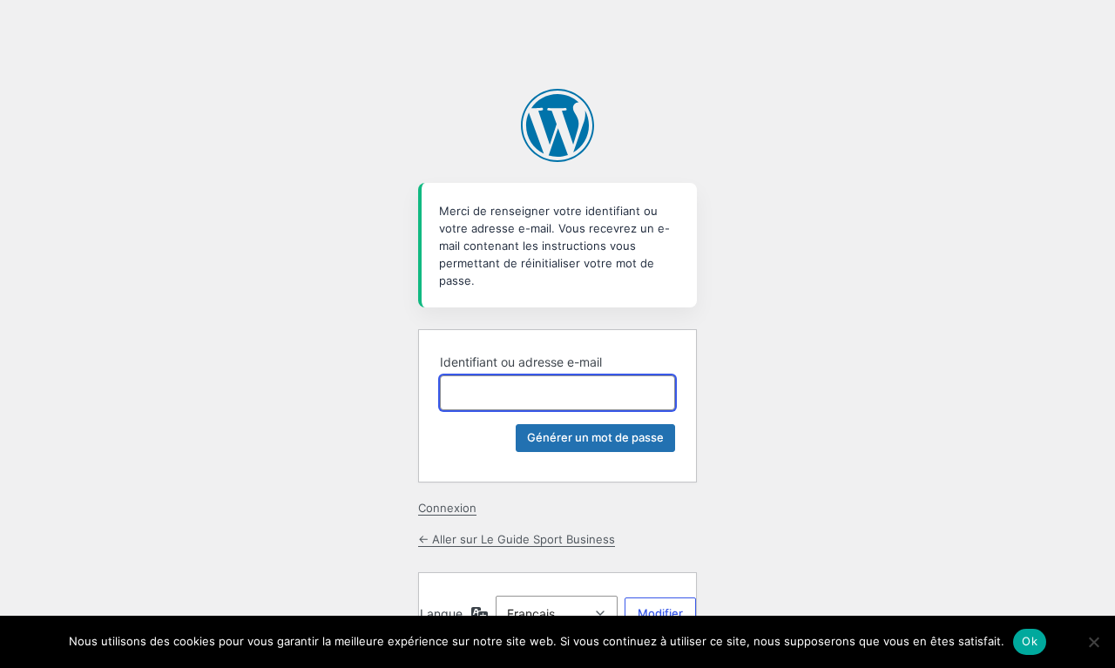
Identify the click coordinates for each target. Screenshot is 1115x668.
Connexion (447, 508)
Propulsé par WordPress (557, 125)
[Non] (1093, 642)
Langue (441, 613)
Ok (1029, 641)
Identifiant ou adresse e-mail (521, 361)
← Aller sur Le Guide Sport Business (516, 539)
